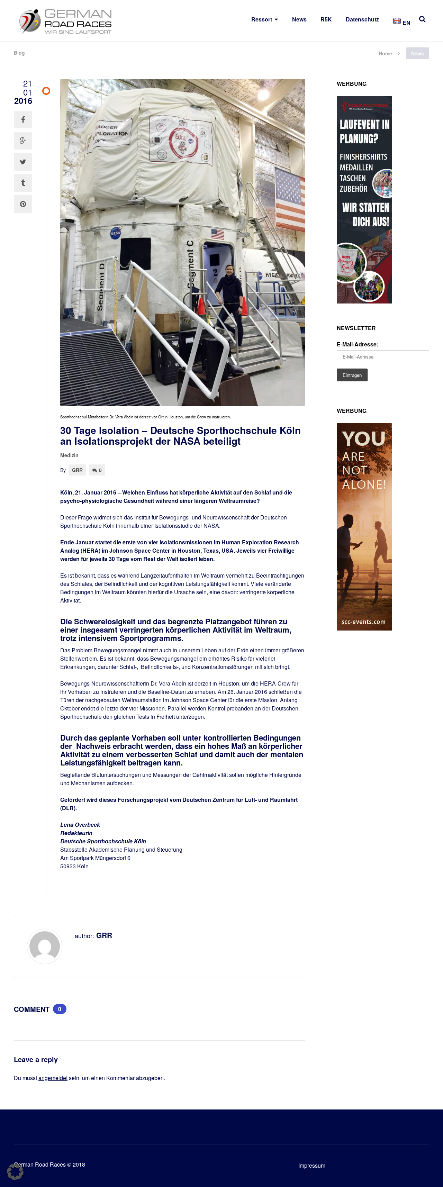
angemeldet (52, 1078)
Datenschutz (362, 19)
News (299, 19)
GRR (77, 469)
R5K (326, 19)
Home (385, 53)
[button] (15, 1172)
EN (405, 23)
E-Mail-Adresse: (357, 344)
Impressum (311, 1165)
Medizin (69, 455)
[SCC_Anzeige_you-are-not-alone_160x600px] (364, 628)
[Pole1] (364, 301)
